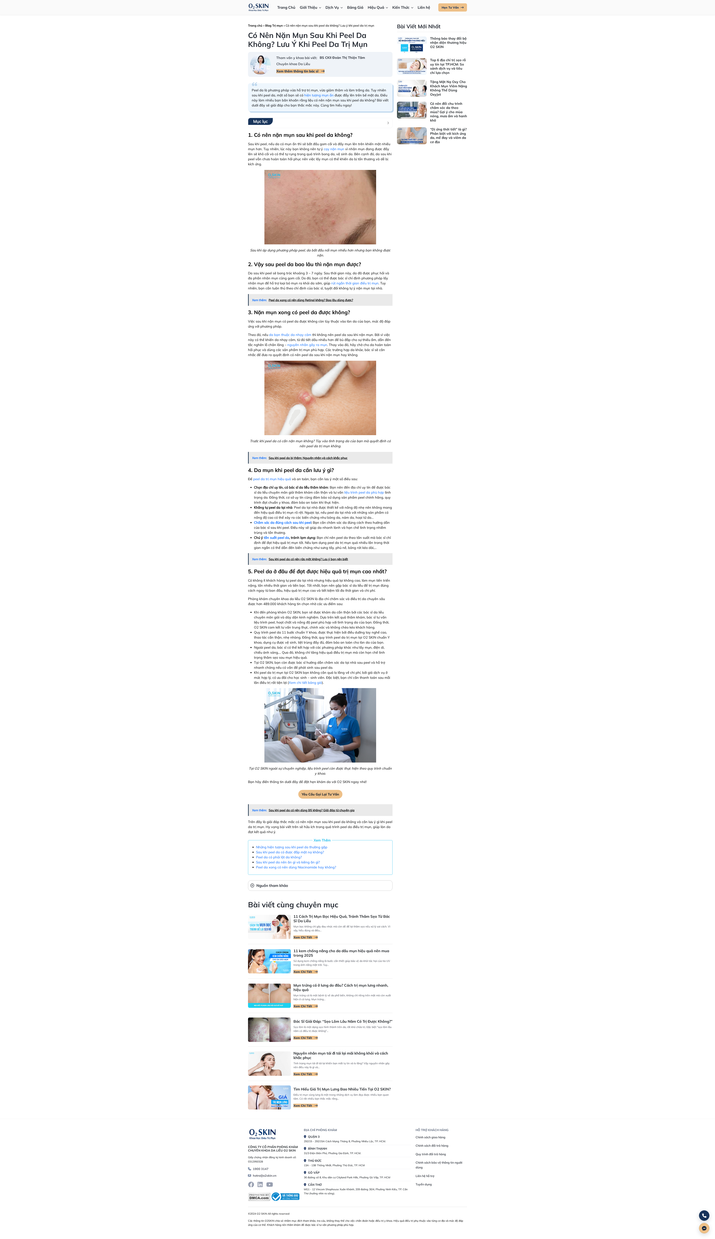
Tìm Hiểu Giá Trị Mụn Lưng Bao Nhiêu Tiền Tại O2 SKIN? (342, 1089)
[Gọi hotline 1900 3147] (704, 1215)
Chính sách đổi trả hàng (432, 1145)
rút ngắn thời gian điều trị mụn (355, 283)
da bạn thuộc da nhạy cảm (290, 335)
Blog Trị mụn (274, 25)
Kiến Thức (400, 7)
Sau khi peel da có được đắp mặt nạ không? (290, 852)
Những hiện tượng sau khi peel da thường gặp (291, 847)
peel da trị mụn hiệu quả (272, 479)
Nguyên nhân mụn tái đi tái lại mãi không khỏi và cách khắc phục (340, 1055)
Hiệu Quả (376, 7)
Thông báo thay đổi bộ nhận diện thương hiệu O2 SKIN (448, 42)
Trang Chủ (286, 7)
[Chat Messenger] (704, 1228)
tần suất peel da (276, 537)
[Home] (262, 1133)
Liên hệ (424, 7)
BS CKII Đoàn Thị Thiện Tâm (342, 57)
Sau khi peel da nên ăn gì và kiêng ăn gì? (288, 862)
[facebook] (251, 1184)
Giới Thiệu (308, 7)
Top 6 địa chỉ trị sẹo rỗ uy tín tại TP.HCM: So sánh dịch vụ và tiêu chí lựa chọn (448, 66)
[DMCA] (259, 1196)
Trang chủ (255, 25)
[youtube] (269, 1184)
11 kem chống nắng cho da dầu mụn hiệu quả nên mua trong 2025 (341, 953)
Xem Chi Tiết (303, 937)
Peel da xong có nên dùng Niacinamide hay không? (296, 867)
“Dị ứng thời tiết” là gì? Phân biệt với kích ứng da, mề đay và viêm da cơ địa (448, 135)
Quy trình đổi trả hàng (431, 1154)
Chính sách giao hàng (430, 1137)
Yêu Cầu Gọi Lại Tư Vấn (320, 794)
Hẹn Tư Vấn (450, 7)
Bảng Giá (355, 7)
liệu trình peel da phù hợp (364, 492)
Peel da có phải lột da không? (279, 857)
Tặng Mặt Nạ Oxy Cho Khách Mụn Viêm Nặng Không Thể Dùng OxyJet (448, 88)
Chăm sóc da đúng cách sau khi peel (282, 522)
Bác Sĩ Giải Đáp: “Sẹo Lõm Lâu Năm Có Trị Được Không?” (343, 1021)
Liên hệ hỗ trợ (425, 1176)
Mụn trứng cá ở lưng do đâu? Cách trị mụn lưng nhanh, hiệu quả (340, 987)
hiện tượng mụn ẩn (319, 95)
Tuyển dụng (424, 1184)
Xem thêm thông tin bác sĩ (297, 71)
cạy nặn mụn (334, 149)
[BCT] (284, 1196)
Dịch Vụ (332, 7)
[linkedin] (260, 1184)
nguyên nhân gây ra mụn (307, 345)
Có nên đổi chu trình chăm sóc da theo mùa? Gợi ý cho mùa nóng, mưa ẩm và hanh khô (448, 111)
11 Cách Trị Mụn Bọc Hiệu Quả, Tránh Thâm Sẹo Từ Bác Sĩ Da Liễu (341, 918)
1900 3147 (260, 1169)
